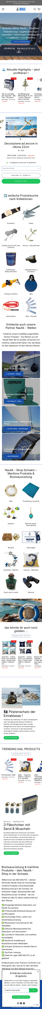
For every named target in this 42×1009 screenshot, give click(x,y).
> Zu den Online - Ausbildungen (17, 428)
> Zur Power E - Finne (13, 401)
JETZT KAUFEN (11, 853)
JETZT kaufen (11, 737)
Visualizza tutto (21, 636)
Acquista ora (21, 181)
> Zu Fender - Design (13, 374)
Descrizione (8, 168)
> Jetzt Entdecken (12, 456)
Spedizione (20, 158)
